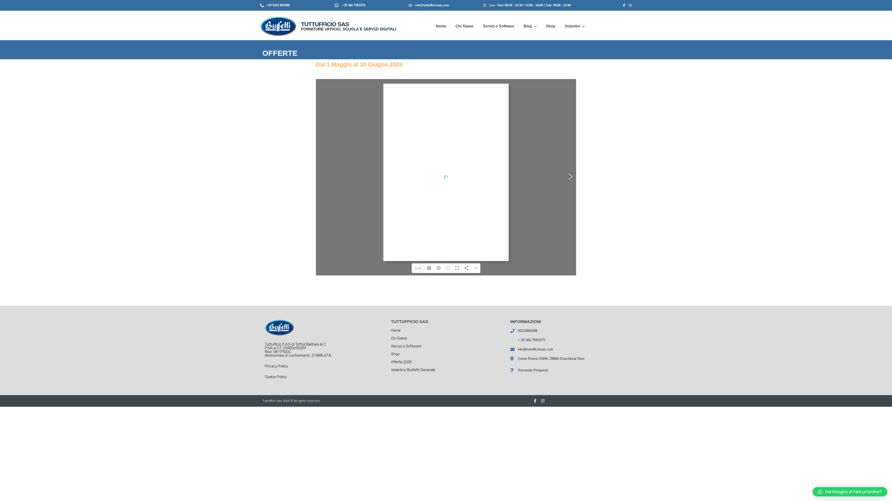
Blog (528, 26)
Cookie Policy (276, 377)
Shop (550, 26)
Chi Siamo (465, 26)
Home (441, 26)
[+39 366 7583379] (336, 5)
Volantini (572, 26)
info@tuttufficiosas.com (432, 5)
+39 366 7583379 (353, 5)
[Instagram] (630, 5)
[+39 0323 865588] (262, 5)
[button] (850, 491)
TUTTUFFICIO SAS (325, 24)
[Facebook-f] (624, 5)
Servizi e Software (498, 26)
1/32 (418, 268)
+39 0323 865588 (278, 5)
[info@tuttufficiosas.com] (410, 5)
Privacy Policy (276, 366)
